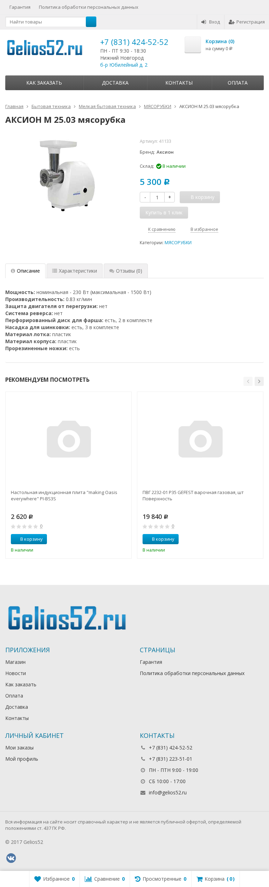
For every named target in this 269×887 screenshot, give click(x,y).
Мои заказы (19, 747)
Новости (15, 673)
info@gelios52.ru (168, 792)
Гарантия (19, 7)
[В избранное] (123, 539)
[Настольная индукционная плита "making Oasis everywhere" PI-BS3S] (68, 441)
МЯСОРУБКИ (178, 243)
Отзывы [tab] (129, 270)
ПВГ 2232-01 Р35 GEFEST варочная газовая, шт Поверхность (193, 495)
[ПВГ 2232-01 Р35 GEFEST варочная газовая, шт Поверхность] (200, 441)
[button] (248, 381)
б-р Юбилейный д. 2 (123, 64)
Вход (214, 22)
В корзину (31, 539)
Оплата (238, 82)
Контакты (179, 82)
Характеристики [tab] (78, 270)
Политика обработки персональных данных (88, 7)
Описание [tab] (28, 270)
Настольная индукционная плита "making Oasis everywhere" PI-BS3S (64, 495)
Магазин (15, 662)
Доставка (115, 82)
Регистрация (250, 22)
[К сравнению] (113, 539)
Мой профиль (21, 758)
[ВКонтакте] (10, 858)
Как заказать (44, 82)
